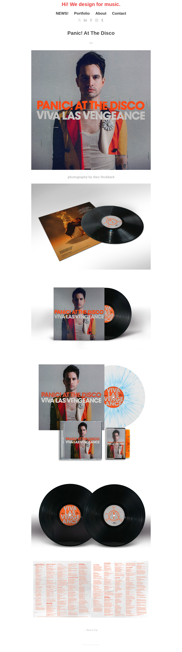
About (100, 13)
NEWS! (62, 13)
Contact (119, 13)
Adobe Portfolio (94, 644)
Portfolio (82, 13)
